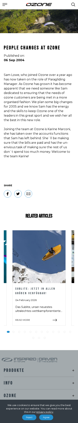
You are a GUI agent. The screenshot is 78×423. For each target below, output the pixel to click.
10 (59, 332)
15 (45, 338)
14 (39, 338)
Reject (29, 417)
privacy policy (44, 411)
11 (65, 332)
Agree (46, 417)
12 (70, 332)
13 (33, 338)
